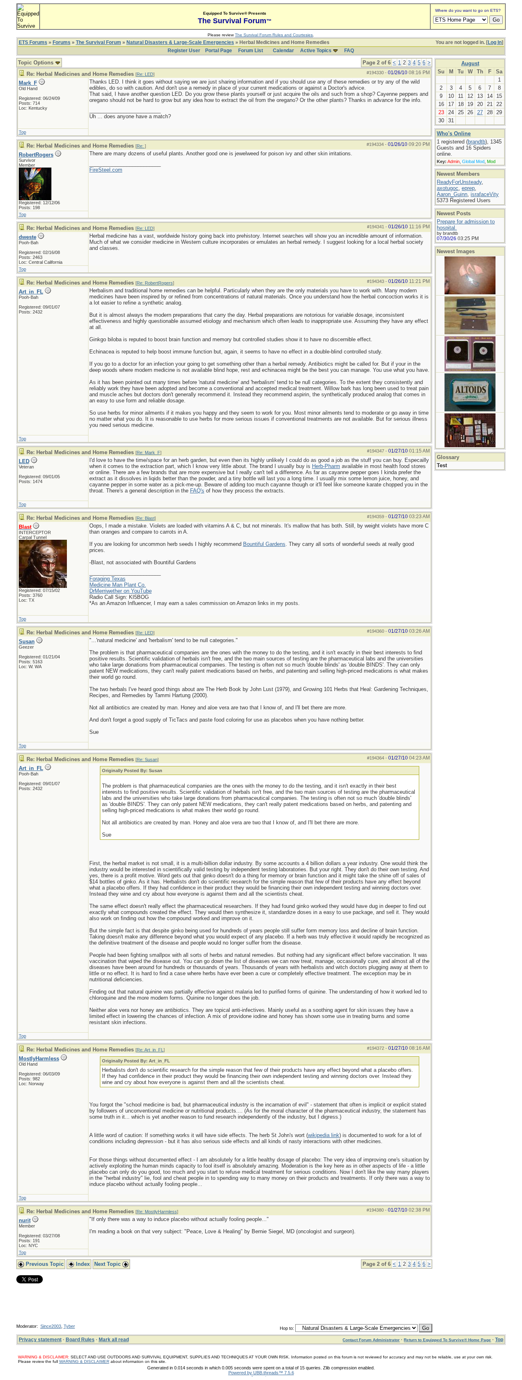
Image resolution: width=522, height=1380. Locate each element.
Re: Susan (147, 759)
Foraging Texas (107, 579)
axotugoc (447, 188)
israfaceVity (485, 194)
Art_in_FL (31, 292)
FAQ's (197, 491)
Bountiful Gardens (264, 544)
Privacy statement (40, 1339)
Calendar (283, 50)
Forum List (250, 50)
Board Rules (80, 1339)
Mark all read (114, 1339)
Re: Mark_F (148, 452)
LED (24, 461)
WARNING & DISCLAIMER (84, 1361)
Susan (27, 641)
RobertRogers (36, 155)
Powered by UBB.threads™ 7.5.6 (261, 1372)
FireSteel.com (105, 170)
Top (22, 132)
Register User (184, 50)
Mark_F (28, 83)
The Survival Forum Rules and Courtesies (274, 35)
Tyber (69, 1326)
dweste (27, 237)
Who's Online (454, 133)
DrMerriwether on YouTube (120, 591)
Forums (62, 42)
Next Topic (108, 1264)
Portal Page (218, 50)
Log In (495, 42)
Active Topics (316, 50)
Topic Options (36, 63)
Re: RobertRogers (155, 282)
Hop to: (287, 1328)
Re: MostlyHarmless (157, 1211)
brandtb (476, 142)
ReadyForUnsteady (459, 182)
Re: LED (145, 74)
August (470, 63)
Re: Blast (146, 518)
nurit (25, 1220)
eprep (468, 188)
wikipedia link (323, 1135)
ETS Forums (33, 42)
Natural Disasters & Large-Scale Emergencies (180, 42)
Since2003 (50, 1326)
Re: (141, 146)
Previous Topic (44, 1264)
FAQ (349, 50)
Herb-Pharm (326, 466)
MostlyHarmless (39, 1058)
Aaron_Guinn (452, 194)
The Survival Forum (98, 42)
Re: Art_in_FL (150, 1049)
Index (82, 1264)
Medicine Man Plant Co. (117, 585)
